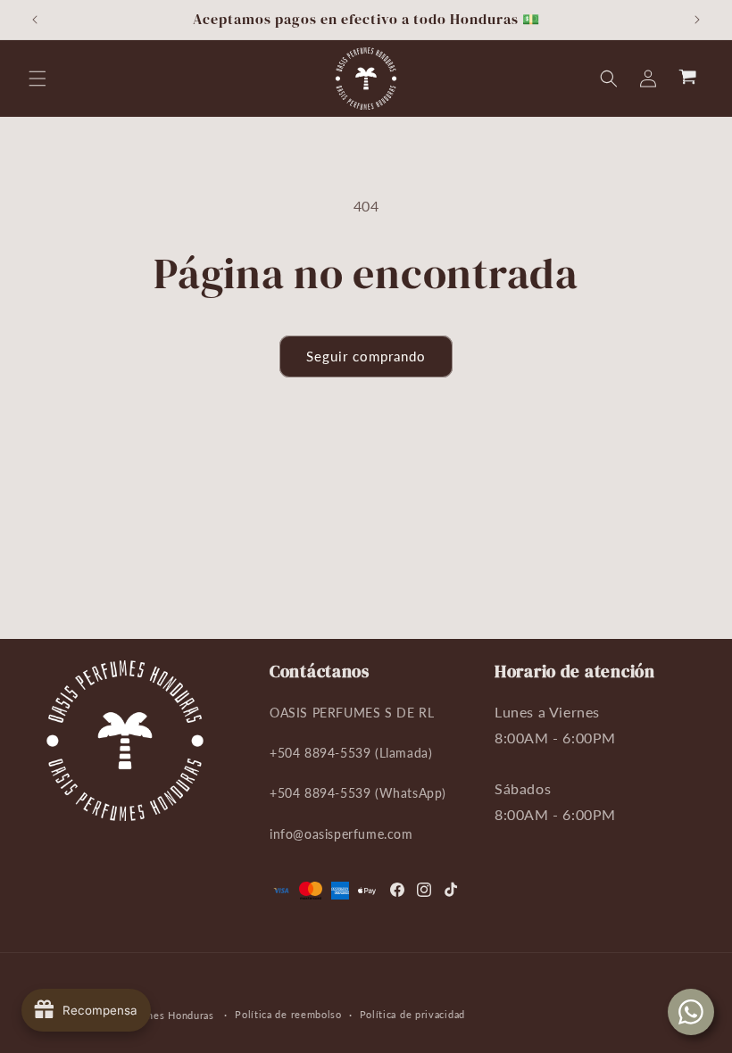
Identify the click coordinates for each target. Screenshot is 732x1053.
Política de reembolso (288, 1014)
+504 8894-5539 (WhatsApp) (358, 792)
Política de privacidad (412, 1014)
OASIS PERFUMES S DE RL (352, 712)
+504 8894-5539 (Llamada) (351, 752)
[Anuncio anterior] (34, 19)
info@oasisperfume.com (341, 834)
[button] (37, 78)
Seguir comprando (366, 356)
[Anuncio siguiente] (697, 19)
